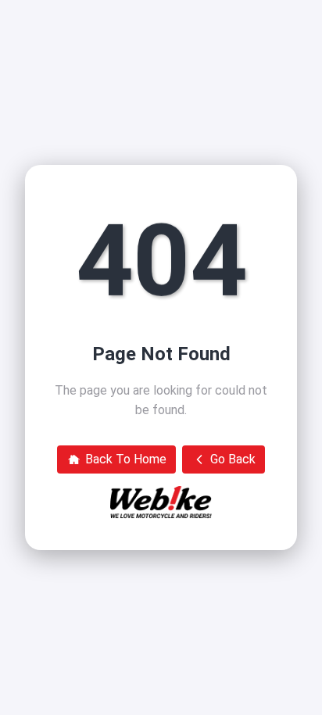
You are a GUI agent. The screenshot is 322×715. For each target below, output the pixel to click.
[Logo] (161, 502)
